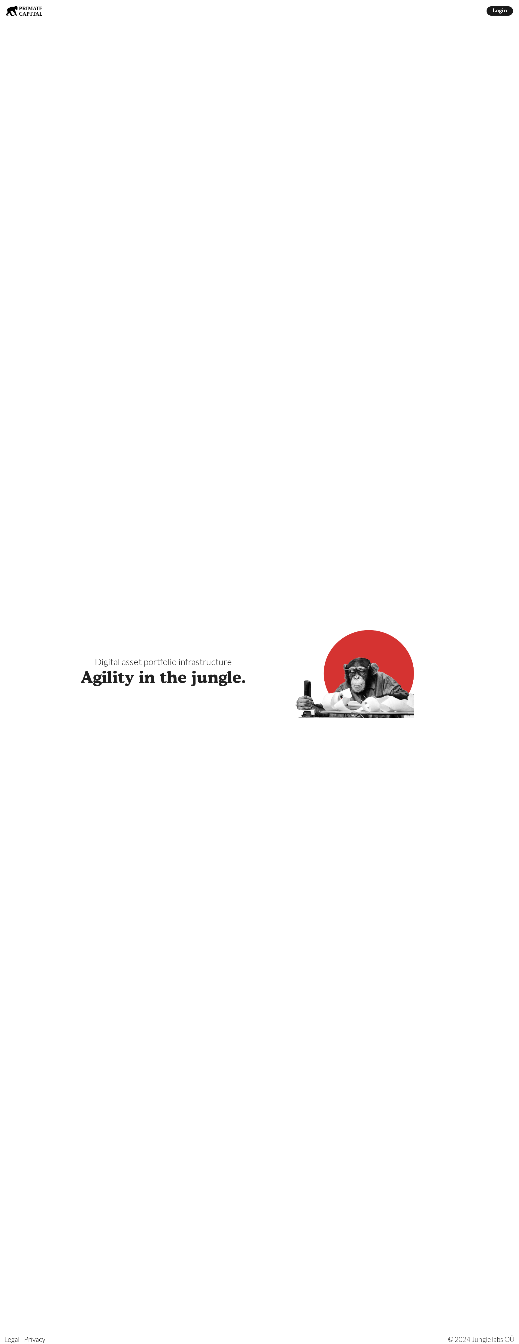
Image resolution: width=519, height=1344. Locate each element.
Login (500, 11)
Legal (12, 1339)
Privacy (34, 1339)
